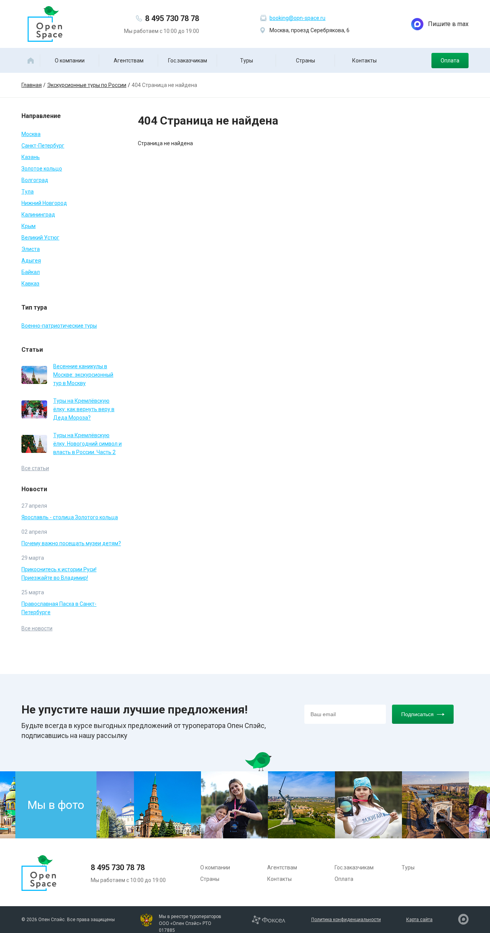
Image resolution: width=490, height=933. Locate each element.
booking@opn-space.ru (297, 18)
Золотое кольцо (41, 169)
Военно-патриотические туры (59, 326)
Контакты (364, 60)
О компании (70, 60)
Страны (305, 60)
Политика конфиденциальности (346, 919)
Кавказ (30, 283)
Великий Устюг (40, 237)
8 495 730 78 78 (172, 18)
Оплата (450, 60)
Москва (31, 134)
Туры (246, 60)
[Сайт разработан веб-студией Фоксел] (269, 919)
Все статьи (35, 468)
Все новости (36, 628)
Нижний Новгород (44, 203)
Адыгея (31, 260)
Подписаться (417, 714)
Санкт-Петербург (42, 146)
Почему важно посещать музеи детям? (71, 543)
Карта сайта (419, 919)
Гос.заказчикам (187, 60)
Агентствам (129, 60)
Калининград (38, 215)
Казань (30, 157)
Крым (28, 226)
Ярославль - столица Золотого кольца (69, 517)
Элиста (30, 249)
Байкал (30, 272)
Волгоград (34, 180)
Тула (27, 192)
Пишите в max (448, 24)
